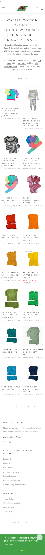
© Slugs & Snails (22, 523)
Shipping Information (11, 472)
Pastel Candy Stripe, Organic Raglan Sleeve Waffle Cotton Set (33, 122)
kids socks (22, 63)
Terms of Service (9, 476)
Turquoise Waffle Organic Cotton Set (11, 389)
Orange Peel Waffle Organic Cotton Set (31, 237)
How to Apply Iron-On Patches (15, 484)
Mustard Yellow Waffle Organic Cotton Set (10, 275)
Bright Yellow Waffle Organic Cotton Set (31, 275)
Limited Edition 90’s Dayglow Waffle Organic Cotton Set (31, 162)
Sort (21, 78)
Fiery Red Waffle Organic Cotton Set (10, 237)
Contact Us (7, 459)
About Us (6, 463)
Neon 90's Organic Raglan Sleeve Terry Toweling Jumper (12, 112)
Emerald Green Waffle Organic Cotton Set (31, 314)
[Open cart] (42, 8)
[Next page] (34, 406)
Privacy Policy (8, 499)
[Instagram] (10, 441)
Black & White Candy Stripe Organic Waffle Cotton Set (10, 162)
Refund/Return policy (11, 480)
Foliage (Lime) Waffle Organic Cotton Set (10, 314)
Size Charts (7, 467)
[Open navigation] (3, 8)
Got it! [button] (22, 551)
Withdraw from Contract (12, 437)
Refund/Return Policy (11, 503)
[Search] (37, 8)
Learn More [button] (9, 544)
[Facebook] (4, 441)
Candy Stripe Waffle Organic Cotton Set (31, 200)
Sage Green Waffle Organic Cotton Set (33, 352)
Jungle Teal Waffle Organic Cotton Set (12, 352)
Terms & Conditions (11, 507)
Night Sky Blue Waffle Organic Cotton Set (31, 389)
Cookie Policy (8, 511)
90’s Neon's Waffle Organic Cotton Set (12, 200)
